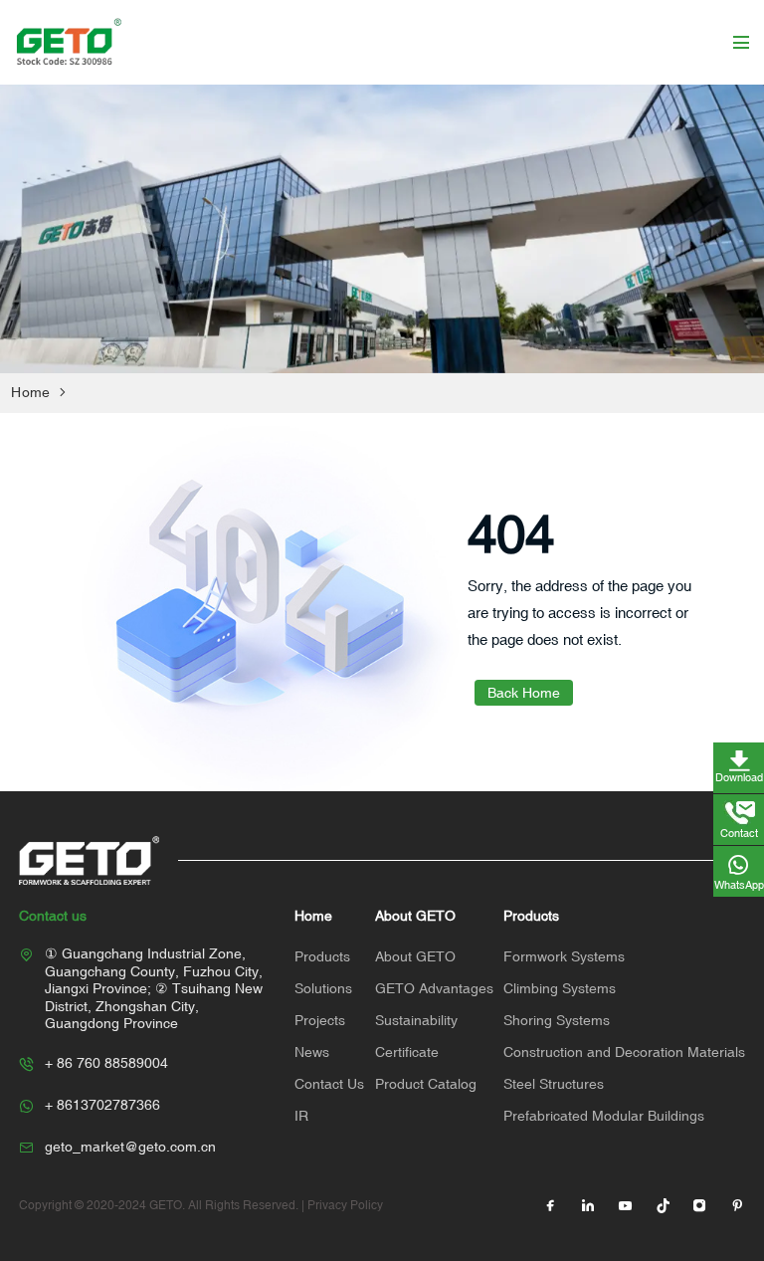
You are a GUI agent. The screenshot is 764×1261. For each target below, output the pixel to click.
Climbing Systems (559, 988)
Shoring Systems (556, 1020)
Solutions (323, 988)
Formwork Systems (564, 956)
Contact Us (329, 1084)
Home (30, 392)
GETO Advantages (434, 988)
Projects (319, 1020)
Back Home (523, 693)
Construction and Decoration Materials (624, 1052)
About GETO (415, 956)
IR (301, 1116)
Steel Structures (553, 1084)
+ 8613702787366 (102, 1105)
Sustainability (416, 1020)
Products (322, 956)
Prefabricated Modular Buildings (603, 1116)
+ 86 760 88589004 (106, 1063)
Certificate (407, 1052)
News (311, 1052)
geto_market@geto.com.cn (130, 1147)
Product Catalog (426, 1084)
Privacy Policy (345, 1205)
